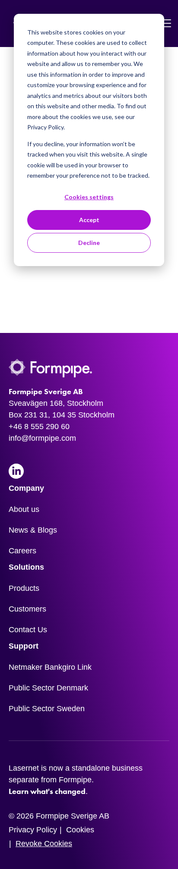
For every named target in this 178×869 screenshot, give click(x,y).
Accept (89, 219)
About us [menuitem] (24, 509)
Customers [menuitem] (27, 609)
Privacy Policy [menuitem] (33, 829)
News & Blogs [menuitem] (33, 530)
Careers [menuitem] (22, 550)
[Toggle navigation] (166, 23)
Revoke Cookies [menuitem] (44, 843)
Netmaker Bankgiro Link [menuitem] (50, 667)
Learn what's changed (47, 791)
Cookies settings (89, 197)
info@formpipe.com (42, 438)
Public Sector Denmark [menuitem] (48, 688)
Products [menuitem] (24, 588)
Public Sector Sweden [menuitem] (47, 708)
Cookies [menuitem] (80, 829)
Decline (89, 242)
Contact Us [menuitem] (28, 629)
